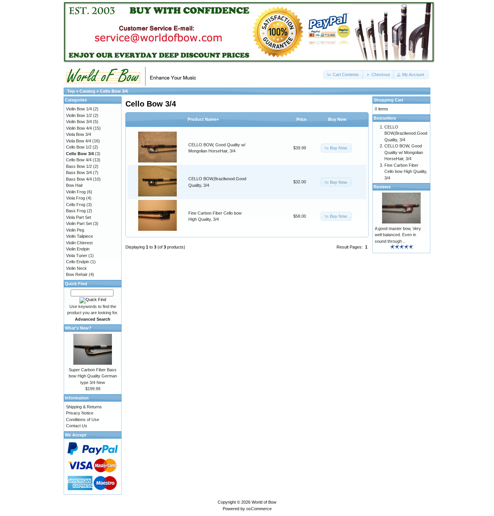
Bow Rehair (77, 274)
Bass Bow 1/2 (79, 166)
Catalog (87, 91)
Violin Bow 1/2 (79, 115)
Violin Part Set (79, 223)
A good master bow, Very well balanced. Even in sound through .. (398, 235)
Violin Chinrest (79, 242)
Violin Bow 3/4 (79, 121)
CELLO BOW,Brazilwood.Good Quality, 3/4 (405, 133)
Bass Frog (76, 210)
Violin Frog (76, 191)
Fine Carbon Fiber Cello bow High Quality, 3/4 (405, 171)
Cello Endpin (77, 261)
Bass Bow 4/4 (79, 179)
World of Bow (264, 502)
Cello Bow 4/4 (78, 159)
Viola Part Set (78, 217)
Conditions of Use (82, 419)
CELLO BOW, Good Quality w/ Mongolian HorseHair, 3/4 (403, 152)
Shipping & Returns (84, 406)
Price (301, 119)
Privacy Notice (79, 413)
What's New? (78, 328)
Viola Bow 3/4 (78, 134)
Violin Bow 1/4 (79, 109)
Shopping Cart (388, 100)
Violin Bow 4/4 (79, 128)
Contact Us (76, 425)
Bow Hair (74, 185)
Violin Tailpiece (79, 236)
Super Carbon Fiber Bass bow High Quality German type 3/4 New (93, 376)
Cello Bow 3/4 (114, 91)
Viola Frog (75, 198)
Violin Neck (76, 268)
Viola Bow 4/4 (78, 141)
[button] (343, 74)
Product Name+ (203, 119)
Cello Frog (75, 204)
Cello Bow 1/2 (78, 147)
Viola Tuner (76, 255)
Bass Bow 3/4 (79, 172)
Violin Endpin (78, 249)
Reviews (382, 186)
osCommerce (259, 508)
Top (71, 91)
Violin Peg (75, 230)
